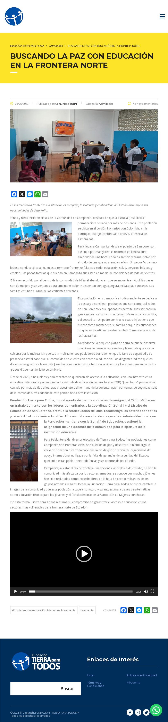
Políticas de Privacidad (142, 675)
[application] (84, 554)
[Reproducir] (16, 591)
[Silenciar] (146, 591)
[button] (84, 554)
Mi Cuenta (133, 682)
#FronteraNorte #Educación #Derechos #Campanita (44, 610)
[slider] (81, 591)
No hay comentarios (145, 104)
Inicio (90, 675)
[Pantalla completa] (152, 591)
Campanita (87, 610)
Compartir (110, 610)
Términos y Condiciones (95, 684)
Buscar (67, 688)
